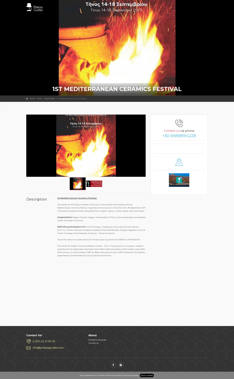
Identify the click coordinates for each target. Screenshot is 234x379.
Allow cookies (147, 375)
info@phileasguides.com (48, 347)
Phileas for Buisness (97, 340)
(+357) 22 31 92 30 (44, 341)
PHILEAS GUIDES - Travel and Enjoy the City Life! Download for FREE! (34, 7)
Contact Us (93, 343)
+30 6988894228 (179, 135)
